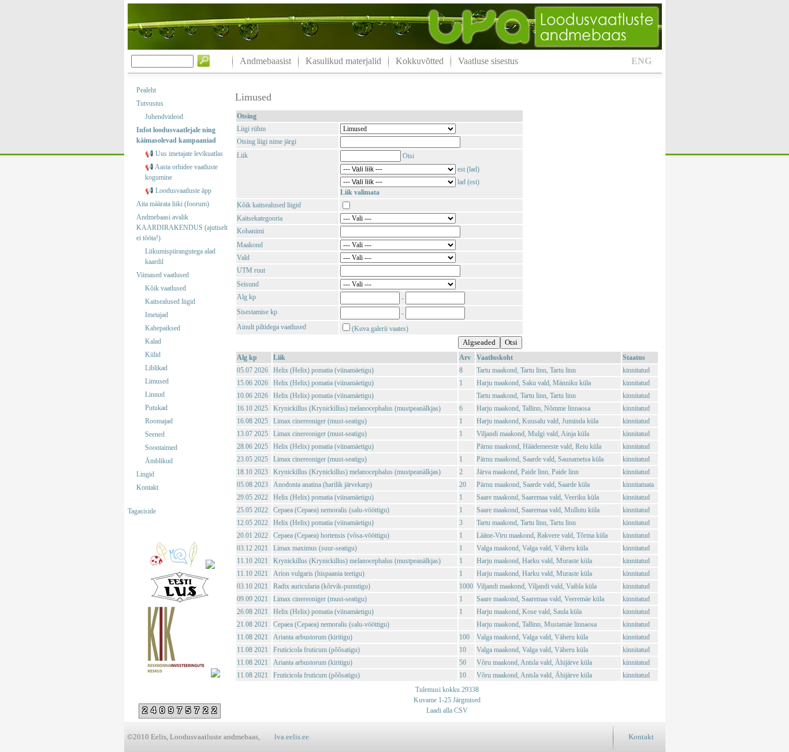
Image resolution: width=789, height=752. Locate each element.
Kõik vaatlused (165, 288)
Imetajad (156, 315)
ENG (641, 61)
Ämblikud (159, 461)
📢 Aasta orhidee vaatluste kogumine (181, 172)
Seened (155, 434)
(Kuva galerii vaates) (380, 329)
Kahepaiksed (162, 328)
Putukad (156, 408)
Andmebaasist (265, 61)
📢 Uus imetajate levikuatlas (184, 154)
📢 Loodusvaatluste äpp (178, 191)
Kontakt (147, 487)
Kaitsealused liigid (170, 301)
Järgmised (466, 700)
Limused (157, 381)
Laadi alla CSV (447, 710)
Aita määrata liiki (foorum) (172, 204)
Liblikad (156, 368)
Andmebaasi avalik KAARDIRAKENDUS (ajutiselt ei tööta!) (182, 227)
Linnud (155, 394)
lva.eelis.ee (291, 736)
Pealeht (146, 90)
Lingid (145, 474)
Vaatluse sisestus (488, 61)
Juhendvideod (164, 117)
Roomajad (159, 421)
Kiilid (153, 355)
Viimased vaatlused (162, 275)
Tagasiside (142, 511)
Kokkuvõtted (420, 61)
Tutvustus (149, 103)
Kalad (153, 341)
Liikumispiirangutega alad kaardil (180, 256)
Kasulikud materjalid (343, 61)
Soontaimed (161, 448)
